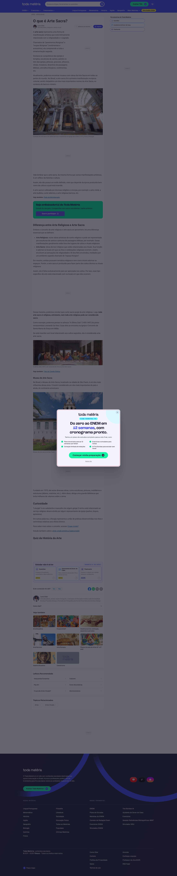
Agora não (88, 461)
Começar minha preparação (87, 455)
